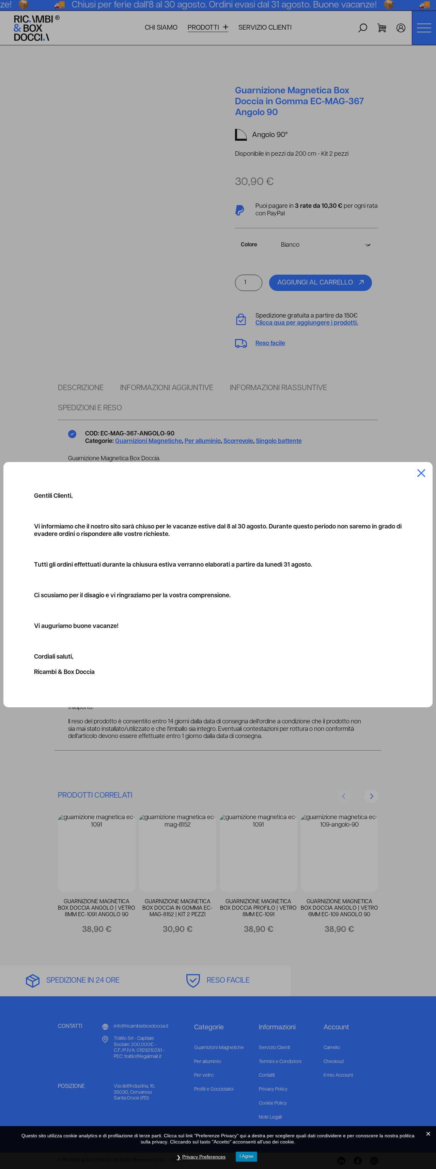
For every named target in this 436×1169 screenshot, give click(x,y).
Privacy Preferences (203, 1156)
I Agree (246, 1156)
